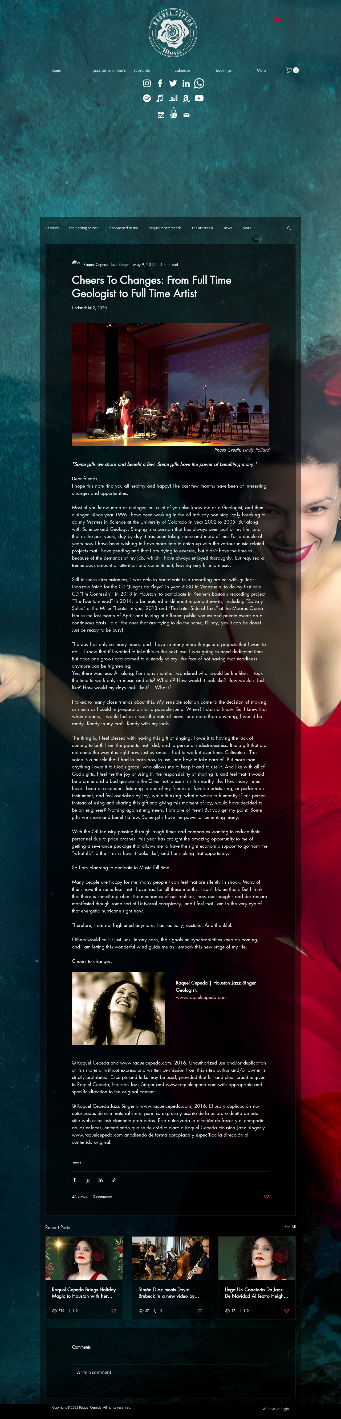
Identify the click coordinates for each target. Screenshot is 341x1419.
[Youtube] (199, 98)
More (247, 228)
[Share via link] (113, 1180)
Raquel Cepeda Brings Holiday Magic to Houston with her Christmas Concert (84, 1292)
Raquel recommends (165, 228)
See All (290, 1226)
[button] (288, 228)
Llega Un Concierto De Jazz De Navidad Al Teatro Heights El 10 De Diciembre (256, 1292)
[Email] (186, 114)
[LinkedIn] (186, 83)
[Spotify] (147, 98)
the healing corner (83, 228)
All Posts (52, 228)
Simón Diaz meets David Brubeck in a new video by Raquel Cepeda (166, 1292)
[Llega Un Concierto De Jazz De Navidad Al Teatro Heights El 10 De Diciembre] (256, 1258)
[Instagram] (147, 83)
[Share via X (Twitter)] (87, 1180)
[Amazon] (186, 98)
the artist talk (202, 228)
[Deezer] (173, 98)
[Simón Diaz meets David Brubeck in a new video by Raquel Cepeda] (170, 1258)
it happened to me (123, 228)
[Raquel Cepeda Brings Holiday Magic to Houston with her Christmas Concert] (84, 1258)
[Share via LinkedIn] (100, 1180)
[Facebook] (160, 83)
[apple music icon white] (160, 98)
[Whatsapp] (199, 83)
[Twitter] (173, 83)
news (228, 228)
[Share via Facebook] (74, 1180)
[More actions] (266, 264)
